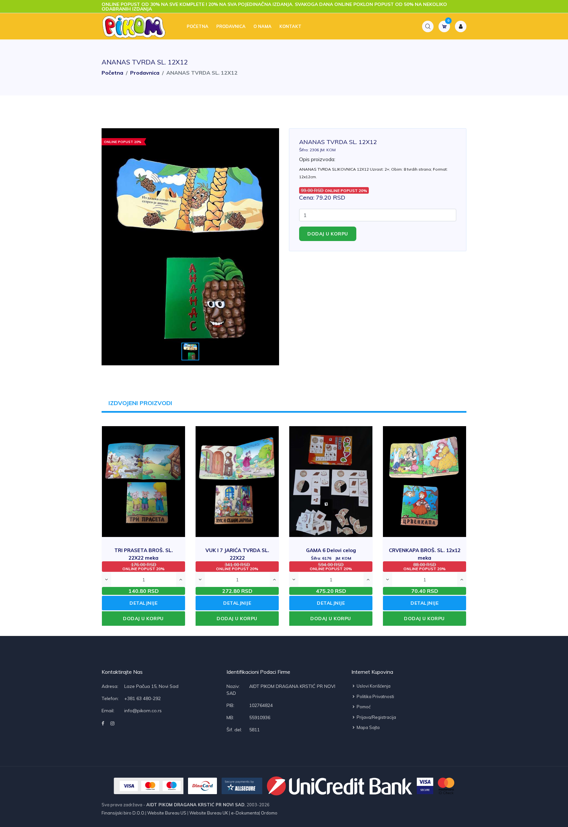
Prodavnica (231, 26)
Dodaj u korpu (327, 234)
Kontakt (290, 26)
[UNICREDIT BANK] (340, 785)
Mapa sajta (368, 727)
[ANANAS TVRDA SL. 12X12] (190, 246)
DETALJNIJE (143, 603)
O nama (262, 26)
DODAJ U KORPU (143, 618)
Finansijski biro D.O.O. (123, 812)
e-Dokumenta (244, 812)
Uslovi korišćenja (373, 686)
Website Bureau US (166, 812)
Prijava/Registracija (376, 717)
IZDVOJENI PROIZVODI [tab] (140, 403)
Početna (197, 26)
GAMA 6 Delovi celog (331, 554)
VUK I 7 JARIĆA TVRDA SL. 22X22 (237, 557)
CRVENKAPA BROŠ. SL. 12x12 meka (425, 557)
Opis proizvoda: (317, 159)
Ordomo (268, 812)
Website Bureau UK (208, 812)
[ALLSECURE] (242, 786)
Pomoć (363, 706)
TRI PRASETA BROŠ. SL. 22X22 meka (143, 557)
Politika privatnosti (375, 696)
